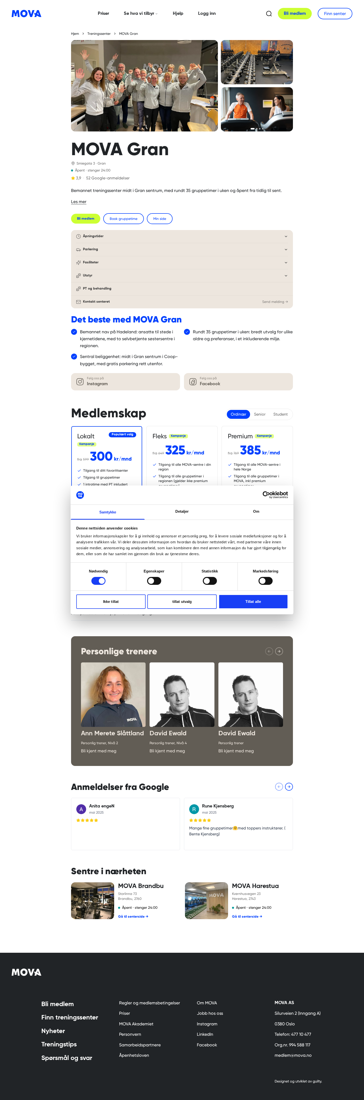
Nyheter (53, 1031)
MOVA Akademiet (136, 1023)
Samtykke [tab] (107, 512)
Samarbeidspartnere (140, 1044)
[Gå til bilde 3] (259, 128)
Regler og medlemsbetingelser (149, 1002)
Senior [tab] (259, 414)
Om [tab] (256, 511)
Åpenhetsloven (134, 1055)
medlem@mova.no (293, 1055)
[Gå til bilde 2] (257, 128)
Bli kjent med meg (98, 750)
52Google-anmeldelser (108, 178)
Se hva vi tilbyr (139, 13)
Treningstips (59, 1044)
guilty (317, 1081)
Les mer (78, 201)
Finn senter (335, 13)
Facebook (207, 1044)
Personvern (130, 1034)
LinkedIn (205, 1034)
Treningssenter (99, 34)
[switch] (154, 581)
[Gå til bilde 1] (253, 128)
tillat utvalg (182, 601)
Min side (159, 219)
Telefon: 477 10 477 (293, 1034)
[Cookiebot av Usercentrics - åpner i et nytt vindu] (266, 495)
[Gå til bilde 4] (262, 128)
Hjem (75, 34)
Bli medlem (295, 13)
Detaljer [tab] (182, 511)
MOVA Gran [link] (128, 34)
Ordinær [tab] (238, 414)
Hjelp (178, 13)
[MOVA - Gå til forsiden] (29, 13)
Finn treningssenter (69, 1018)
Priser (103, 13)
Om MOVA (207, 1002)
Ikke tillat (111, 601)
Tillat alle (253, 601)
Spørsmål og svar (66, 1058)
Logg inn (207, 13)
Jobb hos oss (210, 1013)
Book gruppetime (123, 219)
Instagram (207, 1023)
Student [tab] (280, 414)
